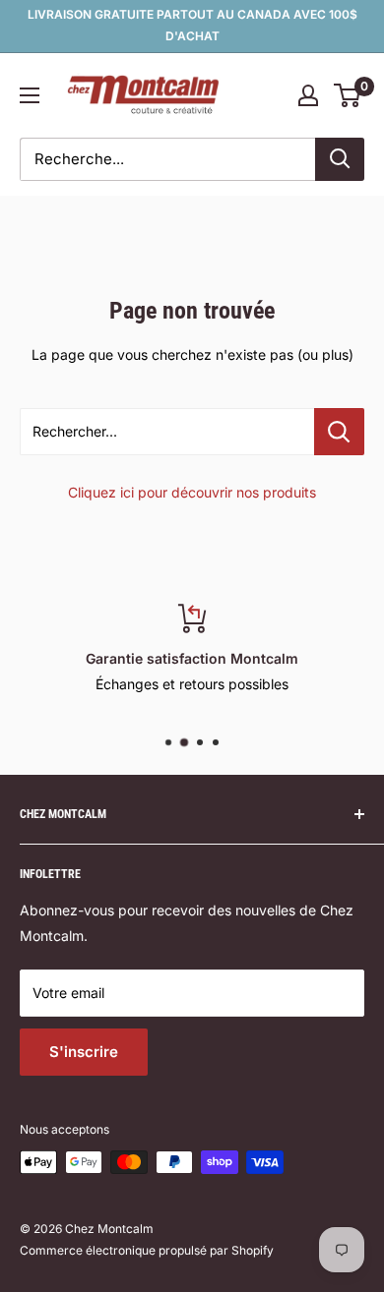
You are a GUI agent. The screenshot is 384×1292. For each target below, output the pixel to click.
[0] (348, 95)
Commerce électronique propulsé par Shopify (147, 1250)
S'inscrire (83, 1051)
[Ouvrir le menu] (29, 95)
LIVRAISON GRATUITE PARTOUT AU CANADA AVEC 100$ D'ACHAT (192, 25)
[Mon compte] (308, 95)
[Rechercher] (339, 159)
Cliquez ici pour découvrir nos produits (192, 492)
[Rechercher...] (339, 431)
